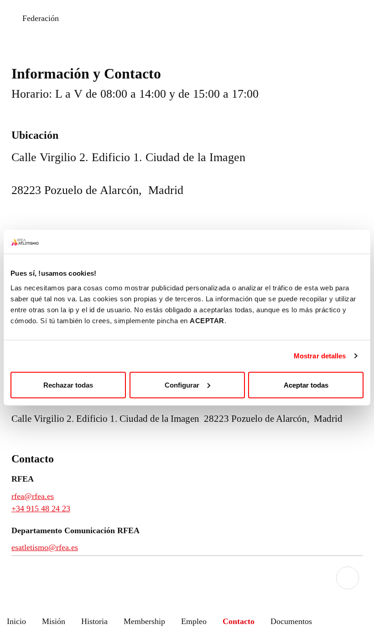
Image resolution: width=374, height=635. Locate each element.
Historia (94, 621)
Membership (144, 621)
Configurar (182, 384)
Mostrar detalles (320, 356)
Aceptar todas (306, 384)
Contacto (239, 621)
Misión (53, 621)
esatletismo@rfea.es (44, 547)
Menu (347, 578)
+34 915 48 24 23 (40, 508)
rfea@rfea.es (32, 496)
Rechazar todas (68, 384)
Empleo (194, 621)
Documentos (291, 621)
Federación (40, 18)
